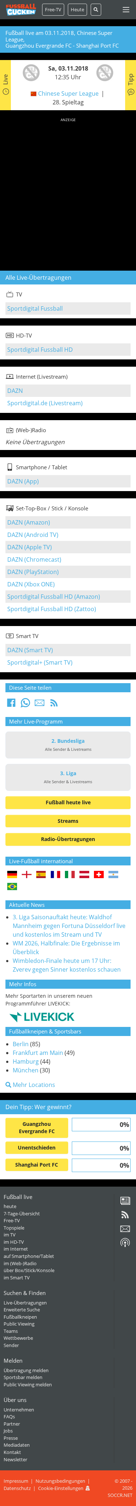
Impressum (16, 1481)
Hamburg (26, 1061)
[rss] (125, 1217)
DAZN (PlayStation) (33, 572)
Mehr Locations (33, 1085)
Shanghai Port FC (36, 1164)
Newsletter (15, 1459)
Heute (77, 9)
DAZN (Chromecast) (34, 559)
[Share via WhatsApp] (25, 705)
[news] (125, 1203)
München (25, 1070)
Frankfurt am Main (38, 1053)
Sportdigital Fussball (35, 308)
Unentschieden (36, 1147)
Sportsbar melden (23, 1377)
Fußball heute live (68, 802)
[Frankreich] (56, 875)
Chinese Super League (68, 93)
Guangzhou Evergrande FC (37, 1127)
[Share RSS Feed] (54, 705)
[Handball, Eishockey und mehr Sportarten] (41, 1016)
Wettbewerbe (18, 1338)
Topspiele (14, 1227)
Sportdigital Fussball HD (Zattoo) (51, 609)
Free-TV (53, 9)
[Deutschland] (12, 875)
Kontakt (12, 1452)
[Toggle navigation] (126, 10)
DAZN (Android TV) (32, 535)
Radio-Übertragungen (68, 839)
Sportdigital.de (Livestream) (45, 403)
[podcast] (125, 1245)
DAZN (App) (23, 481)
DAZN (15, 391)
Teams (11, 1331)
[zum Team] (29, 72)
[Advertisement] (68, 193)
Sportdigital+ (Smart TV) (40, 662)
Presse (11, 1438)
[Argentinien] (113, 875)
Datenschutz (17, 1488)
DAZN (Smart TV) (30, 650)
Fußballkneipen (20, 1317)
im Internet (16, 1249)
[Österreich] (84, 875)
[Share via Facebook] (11, 705)
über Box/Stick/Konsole (29, 1270)
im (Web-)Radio (20, 1263)
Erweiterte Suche (22, 1309)
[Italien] (70, 875)
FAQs (9, 1416)
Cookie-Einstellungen (60, 1488)
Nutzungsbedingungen (60, 1481)
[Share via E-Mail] (39, 705)
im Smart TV (17, 1277)
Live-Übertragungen (25, 1302)
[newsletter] (125, 1231)
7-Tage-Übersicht (22, 1213)
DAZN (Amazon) (28, 522)
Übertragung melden (26, 1370)
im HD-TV (14, 1242)
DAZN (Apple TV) (29, 547)
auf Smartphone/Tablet (29, 1256)
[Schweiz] (99, 875)
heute (10, 1206)
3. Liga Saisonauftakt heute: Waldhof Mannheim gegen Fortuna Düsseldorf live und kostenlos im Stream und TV (69, 926)
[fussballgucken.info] (21, 10)
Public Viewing (19, 1323)
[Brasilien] (12, 887)
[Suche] (96, 10)
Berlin (21, 1044)
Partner (12, 1424)
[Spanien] (41, 875)
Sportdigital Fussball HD (40, 350)
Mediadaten (17, 1445)
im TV (10, 1234)
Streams (68, 820)
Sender (11, 1345)
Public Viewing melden (28, 1384)
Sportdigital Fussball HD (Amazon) (53, 597)
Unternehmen (19, 1409)
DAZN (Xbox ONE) (31, 584)
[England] (27, 875)
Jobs (8, 1430)
